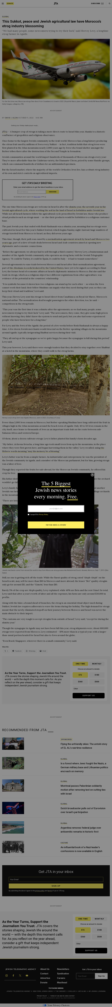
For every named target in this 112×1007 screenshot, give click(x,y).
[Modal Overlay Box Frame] (56, 503)
